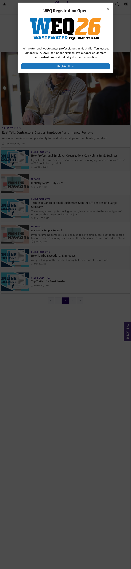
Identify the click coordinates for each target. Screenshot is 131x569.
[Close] (108, 8)
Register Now (65, 66)
